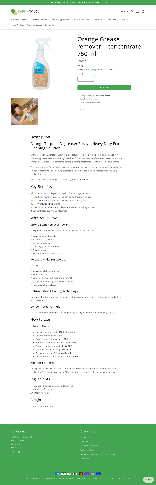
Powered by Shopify (53, 478)
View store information (90, 103)
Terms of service (111, 478)
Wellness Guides (87, 450)
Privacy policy (68, 478)
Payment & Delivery (89, 446)
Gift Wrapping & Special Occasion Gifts (97, 454)
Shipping (93, 70)
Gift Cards (84, 459)
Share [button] (82, 109)
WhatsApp (16, 444)
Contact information (83, 478)
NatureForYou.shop (39, 478)
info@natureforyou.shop (23, 437)
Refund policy (97, 478)
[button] (20, 19)
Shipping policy (124, 478)
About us (84, 441)
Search (83, 437)
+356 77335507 (18, 440)
